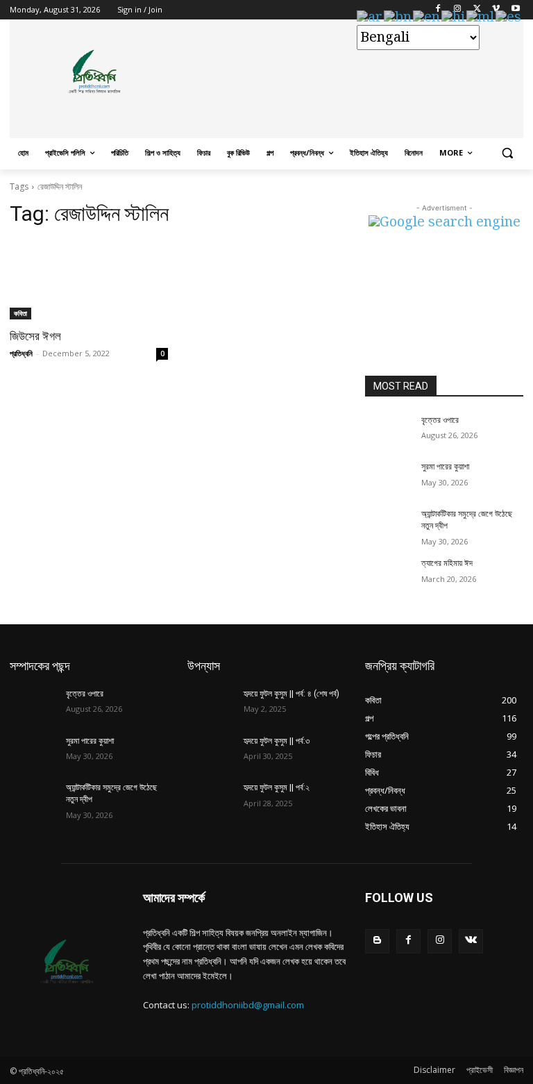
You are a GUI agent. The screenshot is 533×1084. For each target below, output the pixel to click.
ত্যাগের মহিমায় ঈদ (447, 563)
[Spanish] (509, 17)
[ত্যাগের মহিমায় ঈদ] (388, 574)
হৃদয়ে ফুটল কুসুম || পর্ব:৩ (277, 741)
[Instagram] (440, 941)
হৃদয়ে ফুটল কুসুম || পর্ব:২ (277, 787)
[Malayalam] (481, 17)
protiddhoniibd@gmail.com (248, 1005)
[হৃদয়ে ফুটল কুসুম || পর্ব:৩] (211, 752)
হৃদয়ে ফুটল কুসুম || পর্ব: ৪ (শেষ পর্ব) (291, 694)
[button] (507, 153)
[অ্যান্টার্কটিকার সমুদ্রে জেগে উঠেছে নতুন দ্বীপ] (388, 525)
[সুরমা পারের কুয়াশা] (388, 477)
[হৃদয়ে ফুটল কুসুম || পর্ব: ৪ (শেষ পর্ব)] (211, 705)
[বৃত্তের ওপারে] (388, 431)
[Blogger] (377, 941)
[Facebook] (408, 941)
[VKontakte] (471, 941)
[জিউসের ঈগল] (89, 279)
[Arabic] (370, 17)
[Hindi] (453, 17)
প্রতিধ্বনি (21, 353)
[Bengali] (398, 17)
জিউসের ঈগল (35, 336)
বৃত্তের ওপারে (440, 420)
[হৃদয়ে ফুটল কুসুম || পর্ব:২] (211, 798)
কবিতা (20, 313)
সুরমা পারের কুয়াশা (445, 467)
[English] (427, 17)
